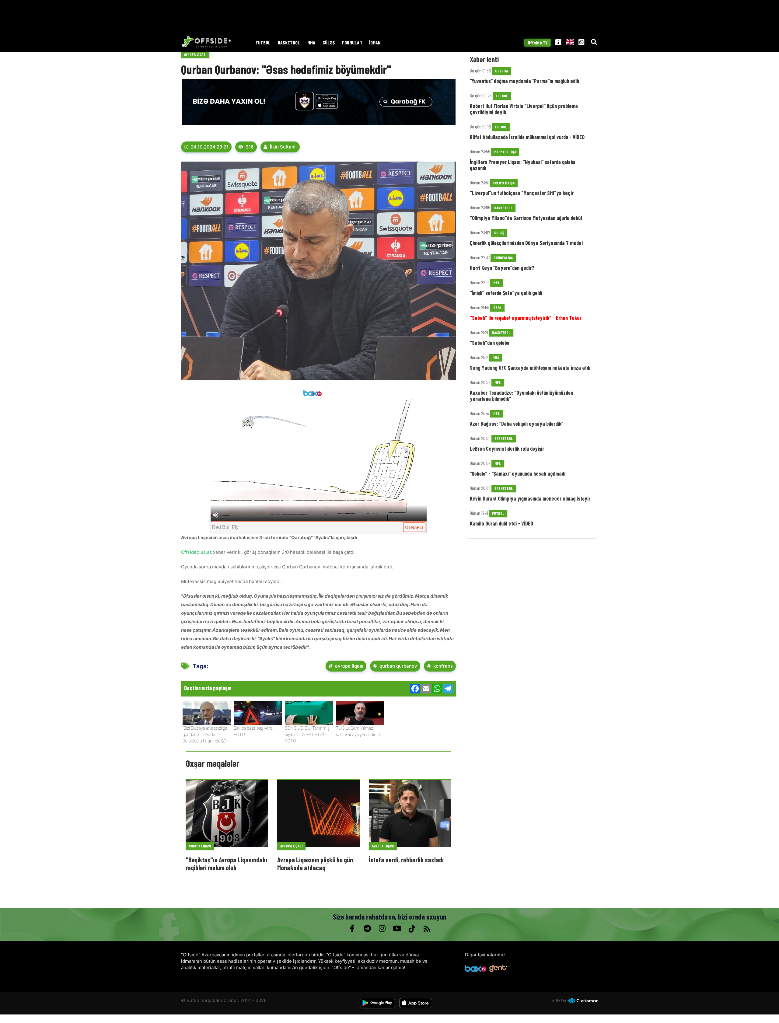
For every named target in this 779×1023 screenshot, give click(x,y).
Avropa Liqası (195, 54)
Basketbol (289, 43)
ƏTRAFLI (414, 527)
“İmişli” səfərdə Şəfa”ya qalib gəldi (506, 292)
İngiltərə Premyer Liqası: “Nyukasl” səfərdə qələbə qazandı (522, 165)
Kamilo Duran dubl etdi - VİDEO (501, 523)
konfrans (443, 666)
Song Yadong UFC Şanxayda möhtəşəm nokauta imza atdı (530, 367)
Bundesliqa (503, 257)
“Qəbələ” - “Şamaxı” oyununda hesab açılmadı (517, 473)
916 (250, 147)
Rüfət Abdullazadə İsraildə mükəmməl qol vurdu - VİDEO (527, 137)
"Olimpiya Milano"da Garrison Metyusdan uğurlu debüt (526, 218)
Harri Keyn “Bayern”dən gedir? (502, 267)
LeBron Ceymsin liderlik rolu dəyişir (507, 448)
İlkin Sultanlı (283, 147)
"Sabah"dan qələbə (489, 342)
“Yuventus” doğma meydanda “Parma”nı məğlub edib (524, 81)
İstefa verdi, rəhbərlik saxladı (406, 860)
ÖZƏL (497, 307)
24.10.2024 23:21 (210, 147)
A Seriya (501, 70)
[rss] (427, 928)
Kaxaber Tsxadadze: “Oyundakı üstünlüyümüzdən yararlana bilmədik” (521, 395)
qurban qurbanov (398, 666)
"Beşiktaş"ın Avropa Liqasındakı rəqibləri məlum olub (226, 863)
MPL (496, 282)
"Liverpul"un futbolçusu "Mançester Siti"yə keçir (522, 193)
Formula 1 (352, 43)
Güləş (329, 43)
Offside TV (537, 43)
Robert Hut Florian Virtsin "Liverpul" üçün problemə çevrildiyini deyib (524, 109)
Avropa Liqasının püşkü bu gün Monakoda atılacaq (315, 863)
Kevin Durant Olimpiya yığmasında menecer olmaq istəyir (530, 498)
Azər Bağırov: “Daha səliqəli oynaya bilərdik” (516, 423)
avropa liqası (349, 666)
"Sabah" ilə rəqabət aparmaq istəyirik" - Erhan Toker (526, 317)
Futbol (263, 43)
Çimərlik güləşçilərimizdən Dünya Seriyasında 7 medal (526, 242)
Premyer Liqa (505, 151)
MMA (311, 43)
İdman (375, 43)
